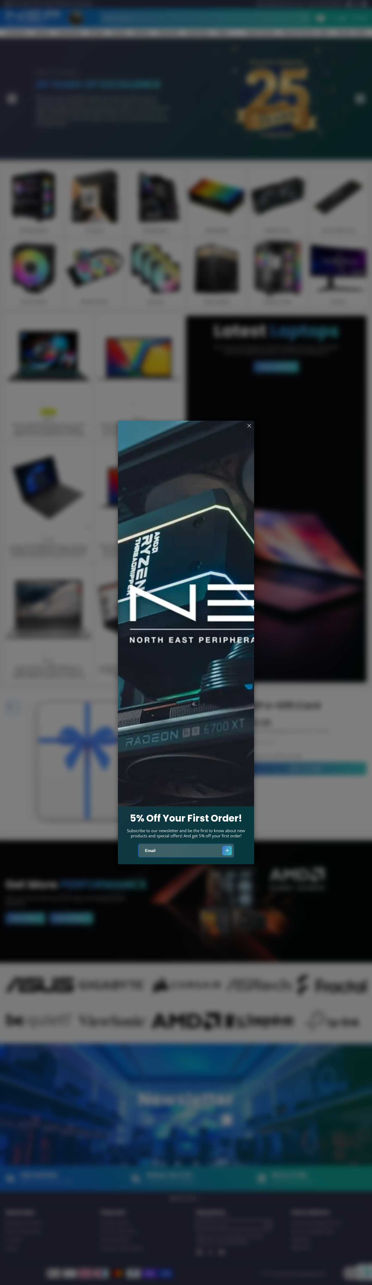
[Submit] (227, 850)
